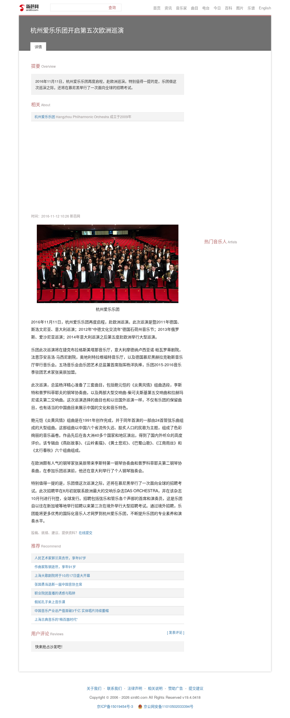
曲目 (194, 7)
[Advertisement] (107, 166)
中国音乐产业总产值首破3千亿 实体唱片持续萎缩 (72, 610)
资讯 (168, 7)
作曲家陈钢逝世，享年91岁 (55, 566)
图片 (240, 7)
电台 (206, 7)
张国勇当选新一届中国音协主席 (58, 584)
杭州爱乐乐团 (45, 116)
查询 (112, 7)
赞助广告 (175, 688)
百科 (228, 7)
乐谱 (251, 7)
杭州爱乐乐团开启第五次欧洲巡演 (77, 29)
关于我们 (94, 688)
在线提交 (85, 532)
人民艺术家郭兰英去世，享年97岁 (60, 557)
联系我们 (114, 688)
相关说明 (155, 688)
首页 (157, 7)
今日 (217, 7)
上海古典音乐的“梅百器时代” (56, 619)
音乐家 (181, 7)
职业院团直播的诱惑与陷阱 (55, 593)
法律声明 (134, 688)
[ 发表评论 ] (175, 632)
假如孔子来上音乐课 (50, 601)
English (265, 7)
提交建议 (196, 688)
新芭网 (29, 7)
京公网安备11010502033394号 (168, 706)
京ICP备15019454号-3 (115, 706)
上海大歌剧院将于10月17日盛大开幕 (62, 575)
